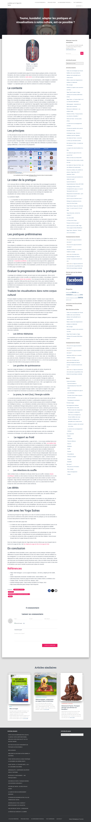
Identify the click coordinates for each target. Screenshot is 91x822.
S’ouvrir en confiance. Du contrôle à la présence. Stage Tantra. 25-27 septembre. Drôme (75, 172)
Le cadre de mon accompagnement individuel (17, 793)
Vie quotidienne (70, 454)
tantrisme (67, 299)
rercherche (68, 297)
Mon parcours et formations (73, 466)
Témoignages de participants (73, 400)
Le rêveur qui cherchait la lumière (74, 140)
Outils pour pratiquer (71, 456)
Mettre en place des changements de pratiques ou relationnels (18, 746)
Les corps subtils (70, 217)
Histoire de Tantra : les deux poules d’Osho (17, 787)
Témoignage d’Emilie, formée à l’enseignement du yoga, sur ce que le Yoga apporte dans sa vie (75, 189)
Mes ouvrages (70, 84)
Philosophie (69, 438)
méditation (69, 295)
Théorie (10, 596)
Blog (11, 706)
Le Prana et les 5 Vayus (72, 220)
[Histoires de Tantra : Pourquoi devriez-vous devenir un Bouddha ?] (71, 687)
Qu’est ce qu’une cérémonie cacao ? (74, 198)
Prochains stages (52, 2)
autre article (29, 77)
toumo (70, 299)
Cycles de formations (40, 2)
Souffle (68, 448)
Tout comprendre (77, 2)
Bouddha (67, 292)
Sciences (69, 443)
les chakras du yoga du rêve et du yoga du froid (36, 544)
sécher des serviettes (25, 279)
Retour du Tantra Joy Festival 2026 (74, 157)
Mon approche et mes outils (73, 407)
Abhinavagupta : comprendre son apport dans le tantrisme (44, 700)
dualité (70, 292)
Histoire (69, 436)
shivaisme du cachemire (74, 297)
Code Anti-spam (18, 629)
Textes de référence (71, 441)
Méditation (69, 446)
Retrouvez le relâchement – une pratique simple (17, 776)
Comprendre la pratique (19, 589)
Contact (69, 474)
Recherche (11, 591)
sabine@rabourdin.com (71, 49)
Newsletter (69, 461)
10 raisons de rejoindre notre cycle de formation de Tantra (18, 798)
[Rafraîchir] (24, 623)
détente (73, 292)
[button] (45, 2)
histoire (78, 292)
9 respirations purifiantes (20, 261)
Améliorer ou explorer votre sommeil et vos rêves (19, 754)
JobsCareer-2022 (70, 249)
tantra (80, 297)
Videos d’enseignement (72, 471)
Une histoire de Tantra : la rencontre (74, 138)
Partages (69, 459)
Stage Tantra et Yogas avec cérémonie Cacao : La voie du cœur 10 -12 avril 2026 (75, 208)
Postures (69, 451)
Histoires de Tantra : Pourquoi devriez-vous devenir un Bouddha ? (70, 707)
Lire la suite (25, 718)
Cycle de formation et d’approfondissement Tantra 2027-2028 (74, 385)
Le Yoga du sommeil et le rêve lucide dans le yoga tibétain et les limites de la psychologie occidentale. (75, 266)
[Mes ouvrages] (20, 688)
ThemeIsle (81, 819)
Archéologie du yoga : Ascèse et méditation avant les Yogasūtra (16, 804)
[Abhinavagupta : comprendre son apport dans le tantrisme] (45, 683)
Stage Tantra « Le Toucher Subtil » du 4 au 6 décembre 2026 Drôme (18, 765)
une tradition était (51, 443)
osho (81, 295)
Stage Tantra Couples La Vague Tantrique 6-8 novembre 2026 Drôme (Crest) (74, 94)
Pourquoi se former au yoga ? (73, 223)
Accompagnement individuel (64, 2)
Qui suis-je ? (79, 5)
